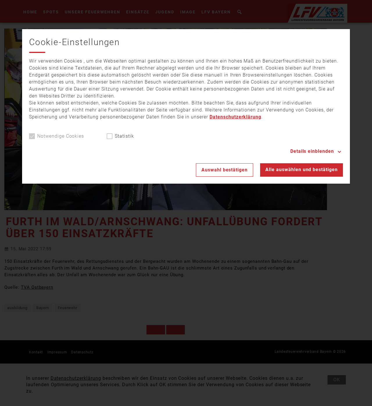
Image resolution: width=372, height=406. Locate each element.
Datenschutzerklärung (235, 117)
